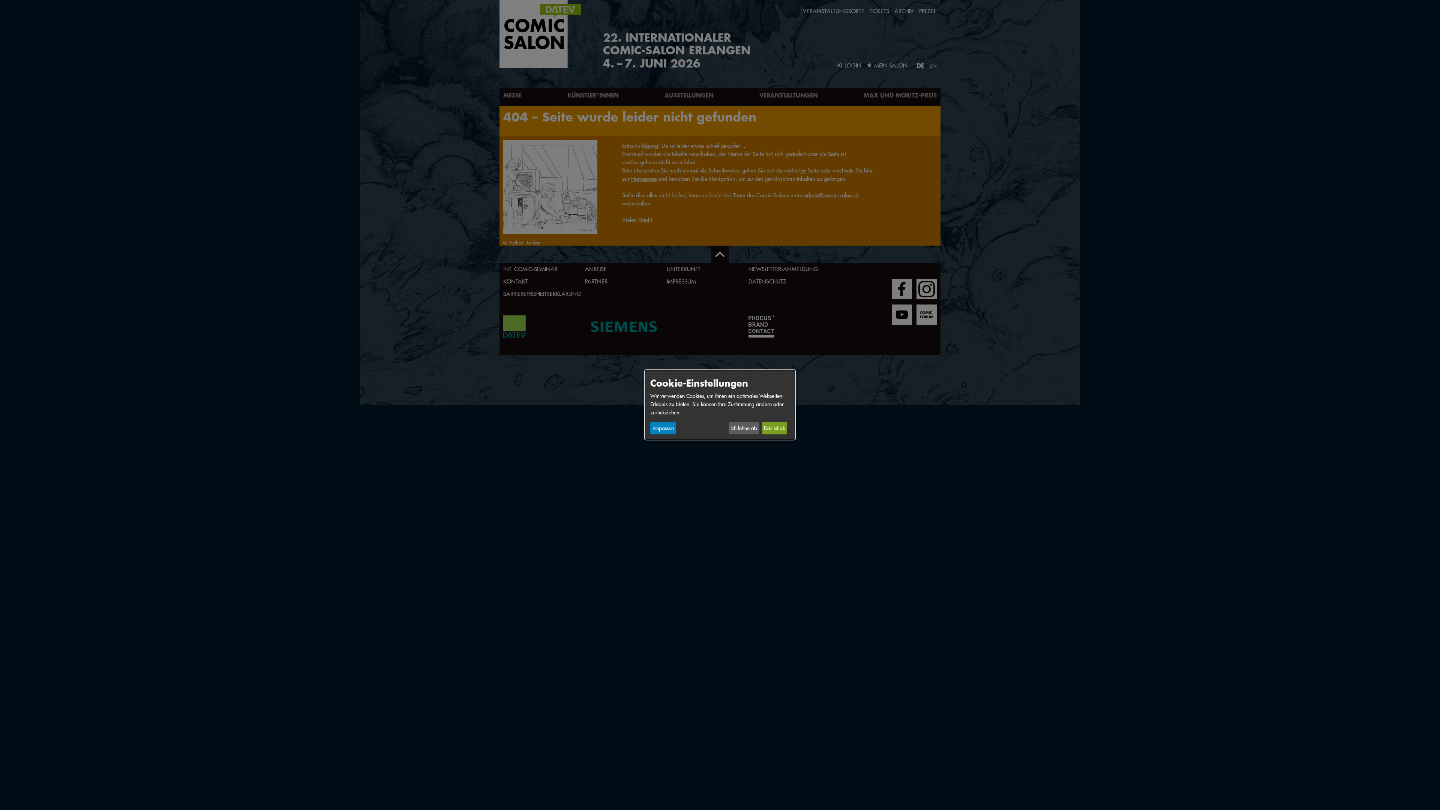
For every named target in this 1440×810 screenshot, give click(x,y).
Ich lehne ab (743, 428)
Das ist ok (774, 428)
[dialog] (720, 405)
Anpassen (663, 428)
